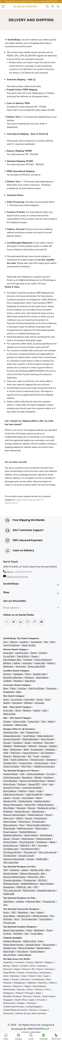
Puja (53, 762)
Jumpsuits (27, 663)
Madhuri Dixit (29, 941)
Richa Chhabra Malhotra (38, 825)
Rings (28, 673)
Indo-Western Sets (12, 659)
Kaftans (50, 663)
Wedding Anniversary (44, 766)
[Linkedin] (20, 621)
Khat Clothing (9, 790)
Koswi (31, 790)
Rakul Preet (8, 951)
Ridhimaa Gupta (25, 828)
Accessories (36, 641)
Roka (5, 749)
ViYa (5, 904)
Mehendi (32, 745)
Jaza (51, 784)
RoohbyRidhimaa (27, 831)
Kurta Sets (8, 652)
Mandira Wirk (9, 801)
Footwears (51, 688)
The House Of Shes (12, 852)
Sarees (33, 652)
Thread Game (9, 855)
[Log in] (52, 6)
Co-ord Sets (8, 656)
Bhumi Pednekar (27, 947)
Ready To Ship (28, 645)
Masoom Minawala (12, 941)
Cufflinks (7, 680)
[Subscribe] (57, 608)
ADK (22, 773)
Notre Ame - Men (36, 876)
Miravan (31, 807)
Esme (29, 930)
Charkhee (48, 777)
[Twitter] (13, 621)
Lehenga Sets (21, 652)
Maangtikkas (42, 677)
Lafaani (48, 794)
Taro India (42, 845)
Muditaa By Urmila (46, 807)
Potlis (13, 688)
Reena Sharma (10, 825)
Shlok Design (28, 838)
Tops (43, 721)
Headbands (8, 691)
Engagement (37, 749)
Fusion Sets (39, 663)
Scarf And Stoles (36, 688)
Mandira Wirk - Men (39, 869)
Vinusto (30, 859)
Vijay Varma (22, 951)
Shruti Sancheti (26, 841)
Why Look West (10, 862)
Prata (49, 930)
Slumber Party (10, 762)
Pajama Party (25, 762)
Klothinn (23, 790)
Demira (50, 780)
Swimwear (21, 666)
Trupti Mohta (45, 919)
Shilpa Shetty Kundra (13, 944)
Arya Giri (51, 773)
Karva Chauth (47, 739)
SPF (33, 845)
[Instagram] (27, 621)
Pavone (28, 818)
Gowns (34, 656)
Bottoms (7, 663)
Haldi (5, 752)
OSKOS (19, 818)
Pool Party (15, 752)
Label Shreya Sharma (13, 794)
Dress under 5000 (36, 666)
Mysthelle (8, 811)
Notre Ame (8, 818)
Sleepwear (8, 666)
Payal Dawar (40, 818)
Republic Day (32, 732)
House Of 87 (34, 784)
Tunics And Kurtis (42, 659)
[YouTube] (41, 621)
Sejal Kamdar (46, 835)
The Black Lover (10, 848)
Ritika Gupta (41, 828)
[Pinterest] (34, 621)
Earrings (7, 673)
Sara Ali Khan (9, 954)
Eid (29, 756)
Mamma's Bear (33, 901)
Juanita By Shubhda (31, 787)
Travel (36, 756)
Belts (18, 691)
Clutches (22, 688)
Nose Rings (30, 680)
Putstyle (7, 933)
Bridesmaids (20, 745)
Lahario (6, 797)
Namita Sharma (22, 811)
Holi (22, 732)
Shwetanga (41, 841)
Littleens (20, 901)
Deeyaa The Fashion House (32, 780)
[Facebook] (6, 621)
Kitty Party (26, 766)
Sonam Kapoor (37, 951)
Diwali (27, 742)
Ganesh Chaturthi (11, 739)
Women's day (19, 756)
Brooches (18, 680)
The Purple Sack (29, 919)
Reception (50, 749)
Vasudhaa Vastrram (46, 890)
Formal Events (37, 759)
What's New (56, 1039)
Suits (47, 699)
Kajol (40, 941)
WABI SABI (41, 859)
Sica (26, 933)
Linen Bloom (28, 797)
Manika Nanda (25, 801)
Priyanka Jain (38, 821)
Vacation (45, 756)
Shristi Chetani (10, 841)
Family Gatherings (19, 759)
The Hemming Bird (30, 848)
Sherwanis (17, 702)
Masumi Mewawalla (12, 804)
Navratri (7, 742)
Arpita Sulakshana (35, 773)
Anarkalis (27, 659)
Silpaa (52, 841)
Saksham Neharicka (12, 835)
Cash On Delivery (11, 645)
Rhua (21, 825)
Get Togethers (47, 752)
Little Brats (8, 901)
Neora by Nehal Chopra (14, 814)
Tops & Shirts (23, 656)
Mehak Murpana (45, 804)
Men (46, 641)
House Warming (30, 752)
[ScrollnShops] (25, 6)
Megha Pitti (29, 804)
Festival (6, 756)
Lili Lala (16, 797)
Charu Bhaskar (10, 780)
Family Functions (11, 766)
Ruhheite (7, 919)
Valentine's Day (10, 732)
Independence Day (12, 735)
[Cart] (57, 6)
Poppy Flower (9, 821)
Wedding (7, 745)
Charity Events (41, 762)
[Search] (47, 6)
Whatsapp (43, 1039)
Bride (26, 749)
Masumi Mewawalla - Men (32, 873)
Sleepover (51, 759)
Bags (5, 688)
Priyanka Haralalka (12, 880)
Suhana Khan (48, 944)
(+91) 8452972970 (23, 571)
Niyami (48, 814)
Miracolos (21, 807)
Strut (16, 919)
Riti (51, 915)
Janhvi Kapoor (24, 954)
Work (5, 759)
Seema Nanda (31, 835)
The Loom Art (29, 852)
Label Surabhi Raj (34, 794)
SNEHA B (24, 845)
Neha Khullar (38, 811)
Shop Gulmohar (44, 838)
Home (6, 1039)
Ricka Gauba (9, 828)
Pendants (29, 677)
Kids (52, 641)
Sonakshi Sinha (33, 944)
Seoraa (6, 838)
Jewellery (24, 641)
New (5, 641)
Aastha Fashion (10, 773)
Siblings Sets (9, 713)
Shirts (6, 699)
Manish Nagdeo (10, 873)
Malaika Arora (9, 947)
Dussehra (17, 742)
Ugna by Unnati (26, 855)
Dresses (42, 652)
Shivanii (15, 838)
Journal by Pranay (11, 787)
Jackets (17, 663)
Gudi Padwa (29, 735)
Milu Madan (8, 807)
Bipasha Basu (43, 947)
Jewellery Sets (39, 673)
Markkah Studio (41, 801)
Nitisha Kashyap (35, 814)
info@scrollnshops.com (26, 499)
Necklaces (18, 673)
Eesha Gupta (9, 784)
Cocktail (53, 745)
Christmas (37, 742)
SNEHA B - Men (24, 887)
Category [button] (18, 1039)
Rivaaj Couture (10, 831)
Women (13, 641)
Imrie (44, 784)
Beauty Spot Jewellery (13, 930)
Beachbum (27, 777)
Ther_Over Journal (47, 852)
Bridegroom (15, 749)
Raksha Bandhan (30, 739)
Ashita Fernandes (11, 777)
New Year (49, 742)
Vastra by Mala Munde (13, 859)
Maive (38, 797)
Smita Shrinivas (10, 845)
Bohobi (38, 777)
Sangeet (43, 745)
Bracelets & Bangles (12, 677)
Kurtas (40, 699)
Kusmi (40, 790)
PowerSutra (24, 821)
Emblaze (22, 784)
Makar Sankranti (45, 735)
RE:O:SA (42, 880)
